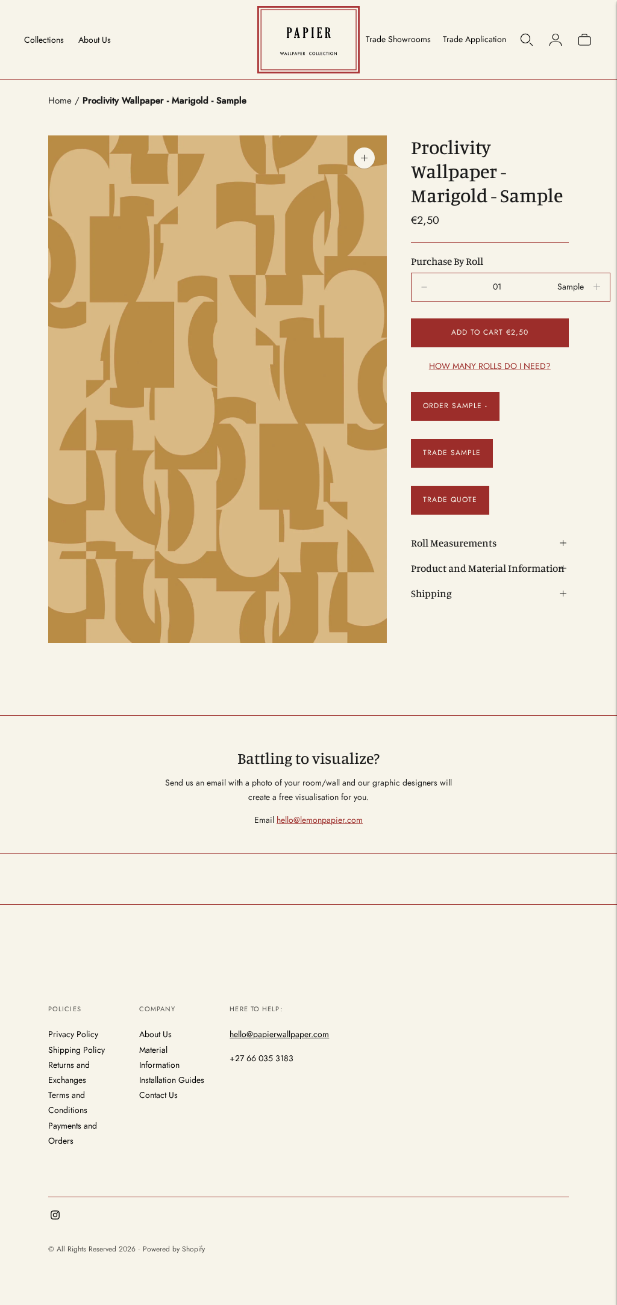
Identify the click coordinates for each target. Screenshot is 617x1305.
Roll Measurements (453, 542)
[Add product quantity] (424, 287)
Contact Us (158, 1095)
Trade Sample (452, 452)
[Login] (555, 39)
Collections (44, 40)
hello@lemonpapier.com (320, 820)
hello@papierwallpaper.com (279, 1034)
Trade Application (474, 39)
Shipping (431, 593)
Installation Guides (171, 1080)
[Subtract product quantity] (597, 287)
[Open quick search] (526, 39)
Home (60, 100)
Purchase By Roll (447, 261)
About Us (94, 40)
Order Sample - (455, 405)
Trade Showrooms (398, 39)
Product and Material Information (488, 568)
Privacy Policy (73, 1034)
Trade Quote (450, 499)
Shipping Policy (76, 1050)
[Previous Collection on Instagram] (55, 1216)
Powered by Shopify (174, 1249)
